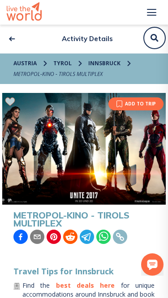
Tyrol (62, 63)
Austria (25, 63)
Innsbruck (104, 63)
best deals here (85, 285)
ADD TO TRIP (140, 104)
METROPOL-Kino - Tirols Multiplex (58, 74)
